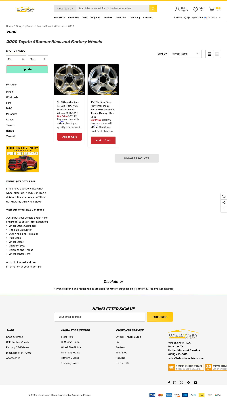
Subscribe (160, 317)
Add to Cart (69, 136)
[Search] (153, 8)
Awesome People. (81, 395)
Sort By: (162, 54)
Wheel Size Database (31, 209)
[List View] (217, 54)
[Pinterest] (189, 382)
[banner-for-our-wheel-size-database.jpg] (22, 158)
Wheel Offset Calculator (22, 225)
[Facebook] (169, 382)
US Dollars (212, 18)
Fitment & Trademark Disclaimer (154, 288)
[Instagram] (175, 382)
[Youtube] (196, 382)
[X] (182, 382)
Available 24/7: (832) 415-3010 (188, 18)
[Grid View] (209, 54)
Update (27, 69)
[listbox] (185, 54)
